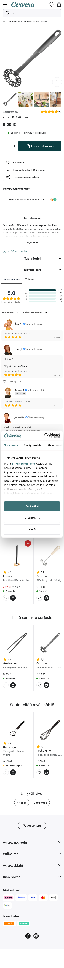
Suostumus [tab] (11, 445)
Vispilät (21, 802)
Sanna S (19, 390)
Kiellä (32, 529)
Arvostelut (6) (12, 279)
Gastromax (40, 802)
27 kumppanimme (23, 463)
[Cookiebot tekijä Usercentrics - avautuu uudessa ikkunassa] (45, 435)
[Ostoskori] (59, 4)
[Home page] (22, 6)
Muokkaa (30, 517)
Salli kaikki (32, 506)
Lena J (18, 349)
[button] (7, 13)
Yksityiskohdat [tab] (33, 445)
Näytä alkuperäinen (15, 366)
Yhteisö (29, 279)
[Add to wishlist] (57, 82)
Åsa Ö (18, 324)
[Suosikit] (51, 4)
